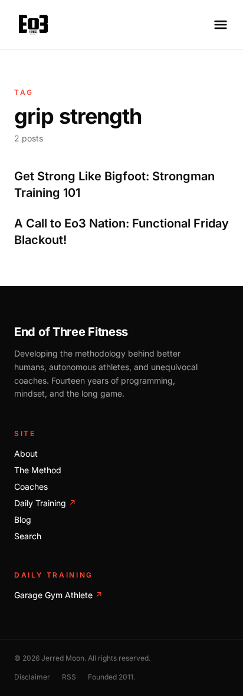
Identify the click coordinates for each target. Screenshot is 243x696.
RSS (69, 676)
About (26, 453)
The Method (37, 470)
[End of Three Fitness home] (33, 24)
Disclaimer (32, 676)
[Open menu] (221, 25)
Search (27, 536)
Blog (22, 519)
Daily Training (45, 503)
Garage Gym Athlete (58, 595)
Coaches (31, 486)
